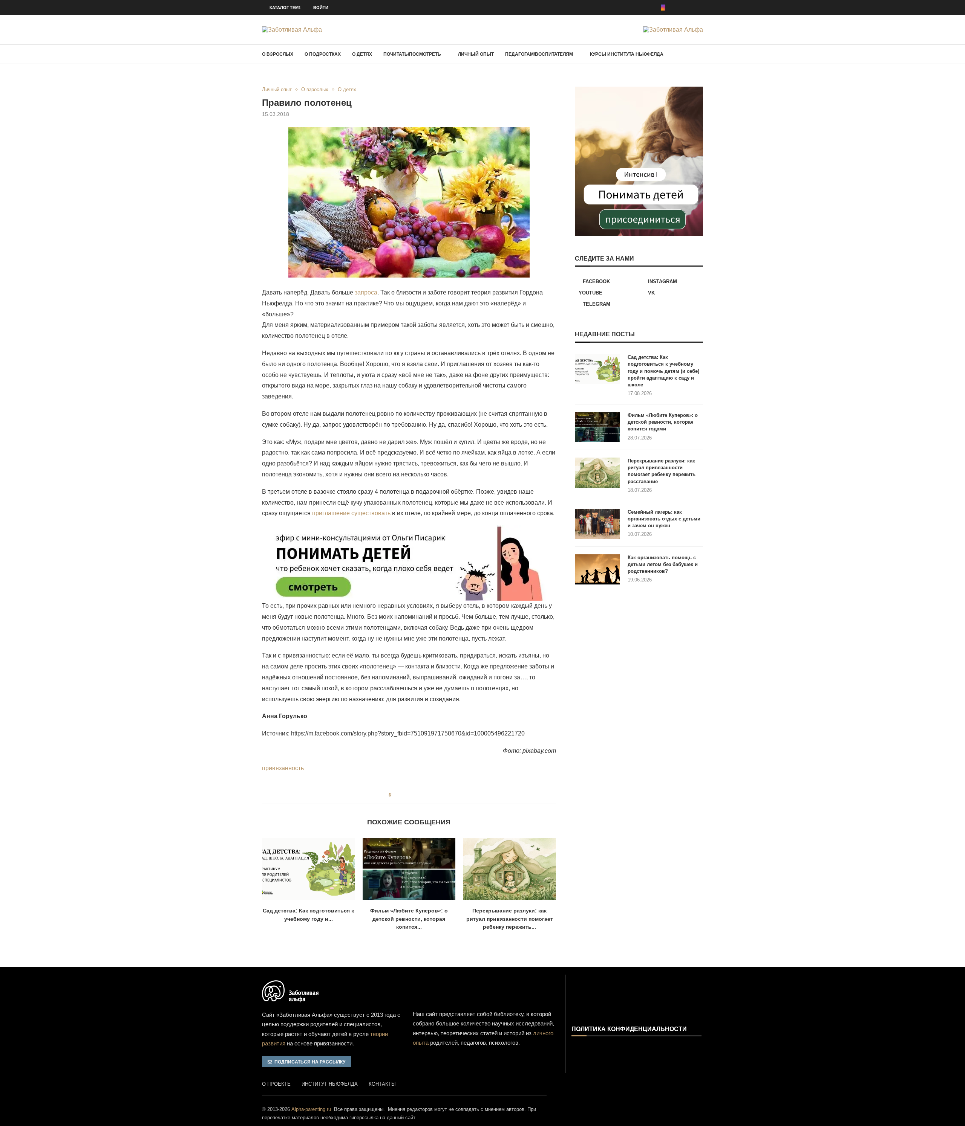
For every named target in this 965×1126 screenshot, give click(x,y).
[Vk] (690, 8)
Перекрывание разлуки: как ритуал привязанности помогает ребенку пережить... (509, 919)
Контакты (382, 1084)
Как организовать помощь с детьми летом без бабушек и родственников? (663, 564)
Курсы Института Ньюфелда (626, 54)
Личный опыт (476, 54)
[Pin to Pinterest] (410, 795)
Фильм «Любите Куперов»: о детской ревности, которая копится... (409, 919)
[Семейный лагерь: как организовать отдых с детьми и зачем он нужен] (597, 524)
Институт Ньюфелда (330, 1084)
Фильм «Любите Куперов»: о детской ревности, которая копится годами (663, 422)
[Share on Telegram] (417, 795)
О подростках (323, 54)
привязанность (283, 768)
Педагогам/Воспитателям (539, 54)
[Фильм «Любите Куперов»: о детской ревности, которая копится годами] (409, 869)
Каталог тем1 (285, 7)
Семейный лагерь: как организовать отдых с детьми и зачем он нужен (664, 518)
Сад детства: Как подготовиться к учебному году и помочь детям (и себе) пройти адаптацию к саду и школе (663, 371)
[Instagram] (663, 8)
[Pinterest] (673, 8)
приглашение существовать (351, 513)
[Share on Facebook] (400, 795)
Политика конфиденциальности (629, 1029)
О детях (362, 54)
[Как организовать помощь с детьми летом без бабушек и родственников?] (597, 569)
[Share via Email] (424, 795)
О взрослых (277, 54)
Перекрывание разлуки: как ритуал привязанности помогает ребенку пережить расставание (661, 471)
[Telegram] (700, 8)
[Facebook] (652, 8)
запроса (366, 292)
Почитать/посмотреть (412, 54)
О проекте (276, 1084)
